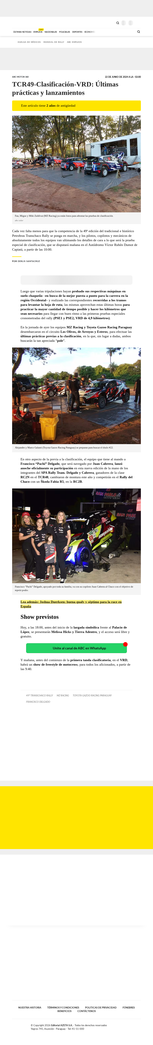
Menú (138, 23)
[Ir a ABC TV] (102, 31)
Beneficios (64, 1011)
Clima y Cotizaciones (111, 22)
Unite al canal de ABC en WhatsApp (79, 648)
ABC (19, 22)
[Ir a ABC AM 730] (112, 31)
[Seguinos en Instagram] (139, 1026)
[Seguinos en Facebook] (127, 1026)
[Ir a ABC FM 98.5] (127, 31)
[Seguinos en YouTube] (135, 1026)
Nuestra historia (29, 1008)
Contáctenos (86, 1011)
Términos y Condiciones (63, 1008)
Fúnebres (129, 1008)
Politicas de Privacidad (101, 1008)
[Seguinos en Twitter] (131, 1026)
